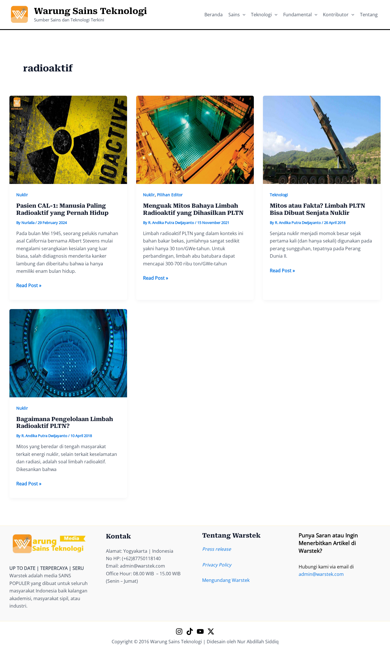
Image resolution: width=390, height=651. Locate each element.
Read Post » (28, 285)
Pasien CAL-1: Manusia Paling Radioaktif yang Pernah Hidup (62, 209)
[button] (243, 14)
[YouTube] (200, 631)
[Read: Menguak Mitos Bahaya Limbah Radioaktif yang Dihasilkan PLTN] (195, 139)
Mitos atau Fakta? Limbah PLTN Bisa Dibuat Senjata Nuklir (317, 209)
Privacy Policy (216, 565)
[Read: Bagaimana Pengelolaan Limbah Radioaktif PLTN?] (68, 352)
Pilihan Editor (170, 194)
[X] (210, 631)
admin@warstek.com (321, 574)
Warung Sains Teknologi (90, 11)
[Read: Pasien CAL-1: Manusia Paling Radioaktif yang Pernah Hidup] (68, 139)
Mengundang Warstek (226, 580)
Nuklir (22, 194)
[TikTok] (189, 631)
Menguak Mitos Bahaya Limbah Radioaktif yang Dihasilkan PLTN (193, 209)
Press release (216, 549)
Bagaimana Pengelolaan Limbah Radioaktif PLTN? (64, 423)
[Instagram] (179, 631)
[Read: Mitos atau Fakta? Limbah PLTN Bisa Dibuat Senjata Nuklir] (322, 139)
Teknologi (279, 194)
